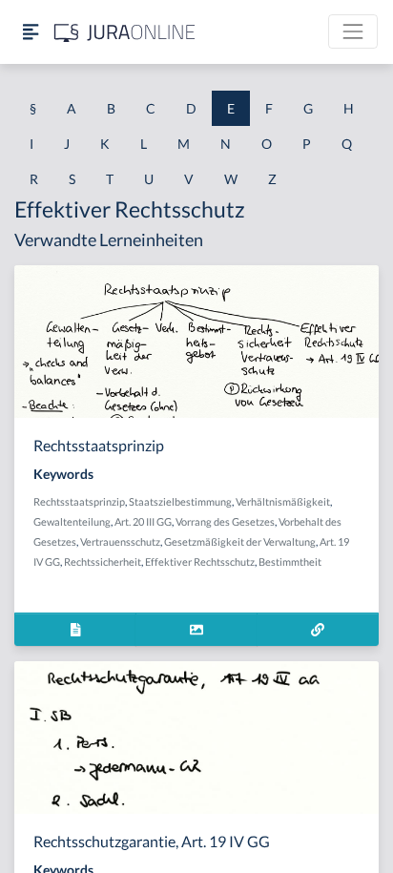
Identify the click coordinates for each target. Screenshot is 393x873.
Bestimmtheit (290, 561)
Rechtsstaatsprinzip (79, 501)
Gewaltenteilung (72, 521)
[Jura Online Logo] (124, 32)
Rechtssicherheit (102, 561)
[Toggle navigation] (353, 31)
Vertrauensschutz (120, 541)
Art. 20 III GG (143, 521)
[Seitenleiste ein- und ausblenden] (30, 32)
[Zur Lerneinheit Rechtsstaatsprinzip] (318, 629)
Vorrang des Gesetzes (225, 521)
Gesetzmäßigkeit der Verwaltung (240, 541)
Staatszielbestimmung (180, 501)
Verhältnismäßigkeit (283, 501)
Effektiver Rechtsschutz (200, 561)
